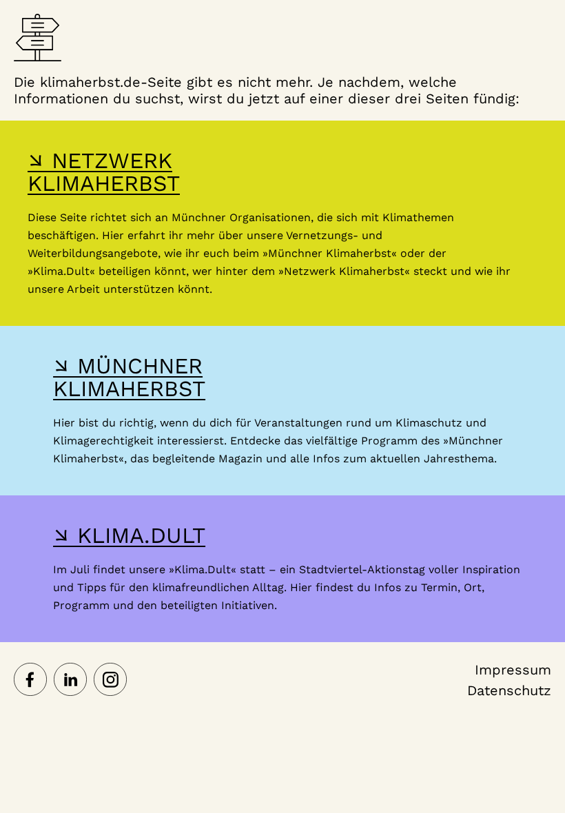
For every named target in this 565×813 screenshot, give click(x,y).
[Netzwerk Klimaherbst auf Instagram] (110, 681)
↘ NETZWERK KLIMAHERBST (104, 171)
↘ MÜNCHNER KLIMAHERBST (129, 377)
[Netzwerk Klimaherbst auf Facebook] (30, 681)
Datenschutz (509, 690)
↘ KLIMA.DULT (129, 535)
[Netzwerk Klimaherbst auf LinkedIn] (70, 681)
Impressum (513, 670)
